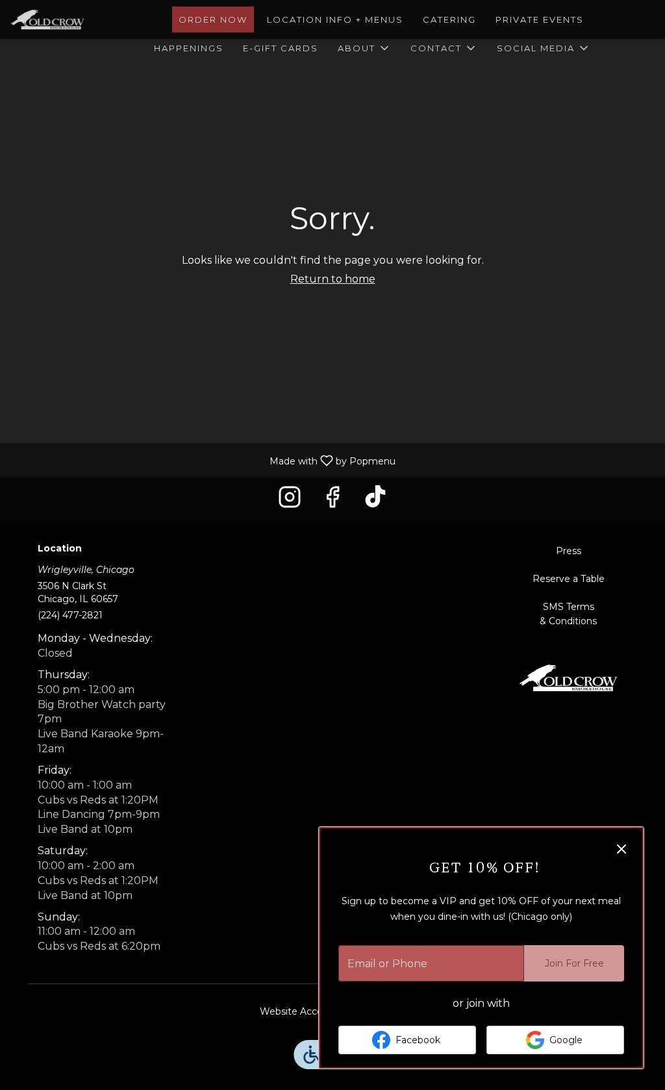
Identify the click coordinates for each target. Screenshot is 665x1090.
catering (449, 19)
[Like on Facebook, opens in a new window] (332, 500)
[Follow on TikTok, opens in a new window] (375, 500)
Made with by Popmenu (202, 459)
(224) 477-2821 (70, 615)
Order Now (213, 19)
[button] (364, 48)
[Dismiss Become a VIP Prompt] (621, 849)
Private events (540, 19)
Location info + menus (335, 19)
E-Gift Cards (280, 48)
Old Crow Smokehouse (568, 677)
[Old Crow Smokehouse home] (68, 19)
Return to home (332, 279)
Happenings (188, 48)
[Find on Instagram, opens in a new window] (289, 500)
